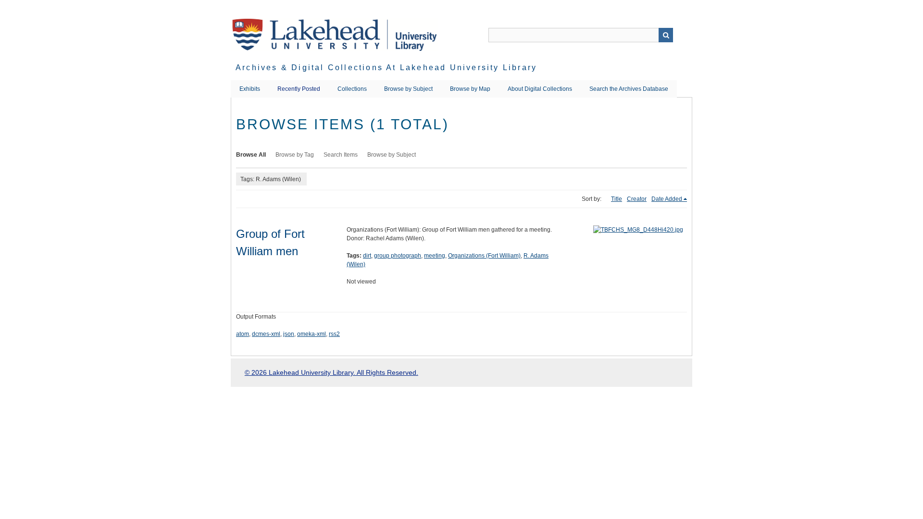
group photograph (397, 255)
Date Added (666, 199)
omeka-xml (311, 334)
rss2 (334, 334)
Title (616, 199)
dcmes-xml (266, 334)
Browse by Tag (294, 154)
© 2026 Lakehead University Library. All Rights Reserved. (331, 372)
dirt (367, 255)
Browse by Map (470, 89)
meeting (434, 255)
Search (666, 35)
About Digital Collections (540, 89)
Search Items (341, 154)
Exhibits (249, 89)
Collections (352, 89)
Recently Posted (298, 89)
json (288, 334)
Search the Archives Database (628, 89)
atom (242, 334)
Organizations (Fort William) (484, 255)
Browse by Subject (408, 89)
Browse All (251, 154)
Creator (637, 199)
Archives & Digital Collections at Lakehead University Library (386, 67)
